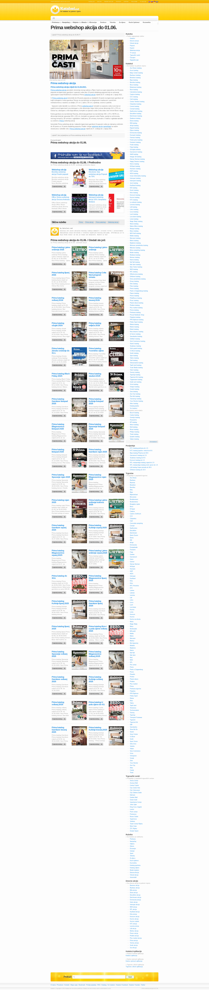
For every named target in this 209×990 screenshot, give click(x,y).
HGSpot (132, 566)
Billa (131, 490)
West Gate (133, 826)
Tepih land (133, 705)
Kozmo (132, 609)
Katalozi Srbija (154, 1)
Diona (131, 538)
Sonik (131, 739)
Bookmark (82, 985)
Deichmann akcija (135, 897)
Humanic (132, 569)
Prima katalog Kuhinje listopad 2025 (96, 401)
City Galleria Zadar (136, 792)
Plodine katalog (135, 305)
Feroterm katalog (135, 142)
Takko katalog (134, 358)
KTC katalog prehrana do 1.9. (139, 448)
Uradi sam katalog (135, 382)
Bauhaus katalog (135, 75)
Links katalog (134, 209)
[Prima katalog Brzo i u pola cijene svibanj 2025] (96, 642)
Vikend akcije (108, 1)
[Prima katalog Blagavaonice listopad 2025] (59, 440)
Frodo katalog (134, 145)
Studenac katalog (135, 346)
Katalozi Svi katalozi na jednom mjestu (66, 9)
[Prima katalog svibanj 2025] (59, 718)
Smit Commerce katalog (137, 341)
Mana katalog (134, 224)
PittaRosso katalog (136, 298)
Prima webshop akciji (59, 98)
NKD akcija (133, 907)
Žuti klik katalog (135, 396)
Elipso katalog (134, 130)
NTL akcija (133, 909)
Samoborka (133, 727)
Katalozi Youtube (134, 985)
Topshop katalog (135, 375)
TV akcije (143, 1)
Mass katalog (134, 231)
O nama (53, 985)
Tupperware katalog (136, 379)
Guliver (132, 561)
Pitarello (132, 674)
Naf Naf (132, 653)
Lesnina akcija (134, 926)
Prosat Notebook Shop (137, 315)
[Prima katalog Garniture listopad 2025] (59, 415)
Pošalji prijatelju (91, 985)
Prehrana (55, 22)
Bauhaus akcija (135, 888)
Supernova (133, 819)
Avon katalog (134, 70)
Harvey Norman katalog (137, 159)
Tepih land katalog (135, 365)
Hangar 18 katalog (135, 157)
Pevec (132, 672)
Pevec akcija (134, 933)
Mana (131, 621)
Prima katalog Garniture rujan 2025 (98, 450)
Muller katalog (134, 252)
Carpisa (132, 511)
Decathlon (133, 530)
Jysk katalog (134, 183)
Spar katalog (134, 355)
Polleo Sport (134, 696)
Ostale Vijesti (134, 831)
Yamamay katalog (135, 399)
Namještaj (66, 22)
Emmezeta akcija (135, 900)
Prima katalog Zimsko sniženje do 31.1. (60, 350)
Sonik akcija (134, 945)
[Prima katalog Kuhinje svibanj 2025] (96, 693)
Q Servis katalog (135, 334)
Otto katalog (134, 284)
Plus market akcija (136, 938)
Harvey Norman (135, 564)
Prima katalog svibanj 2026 (58, 299)
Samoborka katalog (136, 336)
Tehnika (113, 22)
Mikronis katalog (135, 248)
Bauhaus (132, 480)
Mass (131, 626)
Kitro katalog (134, 192)
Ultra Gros (133, 744)
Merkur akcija (134, 931)
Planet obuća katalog (136, 303)
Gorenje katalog (135, 417)
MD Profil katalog (135, 233)
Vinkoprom (133, 756)
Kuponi (126, 1)
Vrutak (132, 758)
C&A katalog (134, 99)
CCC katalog (134, 97)
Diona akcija (134, 892)
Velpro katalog (134, 439)
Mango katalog (134, 228)
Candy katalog (134, 415)
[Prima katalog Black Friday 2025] (59, 390)
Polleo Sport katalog (136, 322)
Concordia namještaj (136, 523)
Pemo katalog (134, 288)
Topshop (132, 715)
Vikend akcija (134, 875)
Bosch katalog (134, 412)
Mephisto (133, 648)
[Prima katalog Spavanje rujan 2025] (59, 491)
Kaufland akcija (135, 912)
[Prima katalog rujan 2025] (59, 516)
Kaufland (132, 578)
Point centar (133, 812)
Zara (131, 760)
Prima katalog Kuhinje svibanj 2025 (96, 679)
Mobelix (132, 645)
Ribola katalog (134, 324)
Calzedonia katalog (136, 92)
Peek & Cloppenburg (136, 669)
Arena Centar (134, 780)
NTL (131, 662)
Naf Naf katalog (135, 262)
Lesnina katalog (135, 204)
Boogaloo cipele (135, 504)
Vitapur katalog (134, 387)
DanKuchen (133, 528)
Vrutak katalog (134, 389)
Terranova (133, 708)
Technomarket (134, 710)
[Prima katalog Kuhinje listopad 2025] (96, 415)
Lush (131, 605)
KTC (131, 588)
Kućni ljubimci (134, 22)
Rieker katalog (134, 327)
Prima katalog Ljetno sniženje (98, 248)
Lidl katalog (133, 207)
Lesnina (132, 595)
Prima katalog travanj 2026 (95, 299)
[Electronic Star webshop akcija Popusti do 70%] (96, 186)
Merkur (132, 641)
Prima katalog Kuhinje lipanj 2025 (60, 602)
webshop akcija (89, 95)
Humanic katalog (135, 168)
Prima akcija (89, 222)
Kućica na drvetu (135, 619)
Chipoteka (133, 518)
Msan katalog (134, 429)
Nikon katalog (134, 424)
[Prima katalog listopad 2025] (59, 466)
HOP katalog (134, 171)
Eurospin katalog (135, 135)
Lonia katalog (134, 219)
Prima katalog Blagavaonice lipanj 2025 (97, 578)
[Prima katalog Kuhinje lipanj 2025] (59, 617)
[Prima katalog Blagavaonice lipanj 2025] (96, 592)
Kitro (131, 583)
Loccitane (133, 607)
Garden (132, 554)
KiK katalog (133, 188)
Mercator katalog (135, 238)
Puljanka (132, 691)
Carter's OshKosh (135, 514)
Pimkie (132, 677)
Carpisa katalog (135, 94)
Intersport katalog (135, 180)
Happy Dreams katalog (137, 161)
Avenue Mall (134, 783)
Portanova (133, 814)
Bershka (132, 487)
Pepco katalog (134, 293)
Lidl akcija (133, 928)
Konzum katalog (135, 195)
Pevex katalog (134, 295)
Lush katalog (134, 214)
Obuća (84, 22)
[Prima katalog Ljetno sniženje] (96, 263)
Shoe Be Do (133, 729)
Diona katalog (134, 121)
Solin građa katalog (136, 348)
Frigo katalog (134, 147)
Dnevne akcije (134, 41)
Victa (131, 753)
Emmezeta (133, 545)
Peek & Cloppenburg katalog (139, 291)
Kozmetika (147, 22)
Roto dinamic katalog (136, 331)
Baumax (132, 482)
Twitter (143, 985)
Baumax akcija (134, 885)
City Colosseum (135, 790)
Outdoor (103, 22)
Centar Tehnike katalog (137, 101)
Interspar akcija (135, 904)
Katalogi (152, 1)
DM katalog (133, 123)
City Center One (135, 788)
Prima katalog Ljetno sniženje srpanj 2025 (98, 551)
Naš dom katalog (135, 264)
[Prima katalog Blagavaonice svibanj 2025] (96, 668)
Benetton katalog (135, 77)
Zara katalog (134, 391)
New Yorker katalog (136, 267)
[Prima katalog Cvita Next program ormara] (96, 289)
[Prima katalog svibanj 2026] (59, 314)
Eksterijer (93, 22)
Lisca (131, 602)
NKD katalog (134, 269)
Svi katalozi (133, 408)
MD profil (133, 631)
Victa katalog (134, 384)
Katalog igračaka (135, 865)
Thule (131, 772)
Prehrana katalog (135, 312)
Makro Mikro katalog (136, 226)
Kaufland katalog (135, 185)
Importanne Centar (136, 802)
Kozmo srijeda (134, 921)
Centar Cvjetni (134, 785)
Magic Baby (133, 624)
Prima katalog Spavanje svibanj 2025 (59, 653)
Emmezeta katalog (136, 133)
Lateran (132, 593)
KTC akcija (133, 924)
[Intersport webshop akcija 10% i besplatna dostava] (96, 211)
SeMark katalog (135, 339)
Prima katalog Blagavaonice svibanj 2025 (95, 653)
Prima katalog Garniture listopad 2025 (60, 401)
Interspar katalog (135, 178)
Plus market (133, 684)
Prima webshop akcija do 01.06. (84, 27)
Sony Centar (134, 734)
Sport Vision (134, 741)
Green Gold (133, 800)
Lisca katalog (134, 212)
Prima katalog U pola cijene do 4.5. (97, 703)
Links (131, 600)
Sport (131, 853)
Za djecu (122, 22)
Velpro (132, 748)
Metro (131, 636)
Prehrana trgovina (135, 688)
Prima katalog (134, 310)
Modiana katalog (135, 255)
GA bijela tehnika (135, 149)
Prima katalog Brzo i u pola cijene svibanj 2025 (98, 628)
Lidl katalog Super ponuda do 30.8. (141, 467)
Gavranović (133, 557)
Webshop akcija (59, 170)
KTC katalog (134, 200)
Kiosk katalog (134, 190)
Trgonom (132, 720)
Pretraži (68, 976)
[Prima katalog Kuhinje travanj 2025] (96, 744)
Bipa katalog (134, 80)
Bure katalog (134, 89)
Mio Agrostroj (134, 643)
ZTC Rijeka (133, 828)
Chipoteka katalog (135, 104)
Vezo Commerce (135, 751)
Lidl (131, 597)
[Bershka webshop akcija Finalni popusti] (59, 186)
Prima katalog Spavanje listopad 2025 (97, 426)
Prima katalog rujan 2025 (60, 501)
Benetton (133, 485)
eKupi (131, 542)
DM (131, 540)
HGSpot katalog (135, 166)
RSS (98, 985)
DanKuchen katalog (136, 111)
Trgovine (134, 1)
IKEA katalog (134, 173)
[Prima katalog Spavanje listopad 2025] (96, 440)
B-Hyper (132, 509)
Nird (131, 657)
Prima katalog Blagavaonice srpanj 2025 (58, 552)
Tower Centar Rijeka (136, 824)
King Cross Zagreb (136, 807)
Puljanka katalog (135, 317)
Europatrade (133, 547)
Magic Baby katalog (136, 221)
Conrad (132, 526)
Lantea (132, 590)
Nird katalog (133, 427)
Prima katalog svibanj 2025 (58, 703)
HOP (131, 571)
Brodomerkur (134, 502)
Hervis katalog (134, 164)
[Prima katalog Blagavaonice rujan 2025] (96, 491)
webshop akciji (87, 106)
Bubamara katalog (135, 87)
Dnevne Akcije (134, 872)
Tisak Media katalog (136, 367)
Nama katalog (134, 260)
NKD (131, 660)
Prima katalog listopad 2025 (58, 450)
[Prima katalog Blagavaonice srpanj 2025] (59, 567)
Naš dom (133, 655)
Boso (131, 506)
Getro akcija (133, 902)
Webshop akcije (135, 50)
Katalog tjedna (134, 406)
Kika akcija (133, 914)
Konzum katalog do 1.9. (137, 460)
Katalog (104, 985)
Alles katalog (134, 403)
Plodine (132, 681)
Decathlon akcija (135, 895)
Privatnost (60, 985)
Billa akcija (133, 890)
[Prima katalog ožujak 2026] (59, 339)
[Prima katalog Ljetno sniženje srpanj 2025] (96, 567)
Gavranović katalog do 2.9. (138, 455)
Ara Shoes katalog (136, 68)
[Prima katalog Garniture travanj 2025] (59, 744)
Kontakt (66, 985)
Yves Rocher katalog (136, 401)
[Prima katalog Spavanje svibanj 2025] (59, 668)
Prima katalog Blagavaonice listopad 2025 (58, 426)
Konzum (132, 614)
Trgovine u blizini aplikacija (134, 966)
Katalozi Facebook (122, 985)
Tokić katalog (134, 370)
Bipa (131, 492)
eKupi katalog (134, 125)
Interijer (132, 851)
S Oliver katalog (135, 351)
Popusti (118, 1)
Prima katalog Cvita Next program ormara (97, 274)
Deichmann (133, 533)
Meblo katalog (134, 236)
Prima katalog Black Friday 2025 (61, 375)
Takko (132, 703)
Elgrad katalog (134, 128)
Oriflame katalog (135, 276)
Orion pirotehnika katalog (138, 279)
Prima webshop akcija (58, 90)
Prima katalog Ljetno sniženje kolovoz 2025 (98, 502)
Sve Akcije (133, 948)
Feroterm (133, 549)
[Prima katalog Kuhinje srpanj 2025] (96, 541)
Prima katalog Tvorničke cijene (96, 349)
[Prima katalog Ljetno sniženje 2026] (59, 263)
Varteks (132, 746)
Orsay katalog (134, 281)
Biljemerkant (134, 494)
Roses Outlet (134, 816)
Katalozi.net (67, 228)
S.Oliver (132, 736)
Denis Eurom (134, 535)
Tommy (132, 712)
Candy (132, 770)
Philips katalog (134, 432)
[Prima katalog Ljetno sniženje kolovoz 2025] (96, 516)
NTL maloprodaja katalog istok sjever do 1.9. (144, 465)
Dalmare (132, 795)
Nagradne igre (134, 60)
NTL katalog (133, 272)
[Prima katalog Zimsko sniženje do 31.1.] (59, 365)
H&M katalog (134, 154)
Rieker (132, 698)
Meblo (132, 633)
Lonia (131, 612)
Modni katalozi (134, 870)
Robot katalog (134, 329)
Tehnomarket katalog (136, 363)
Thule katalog (134, 434)
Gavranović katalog (136, 152)
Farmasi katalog (135, 137)
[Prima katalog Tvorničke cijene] (96, 365)
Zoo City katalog (135, 394)
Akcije (99, 1)
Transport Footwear (136, 717)
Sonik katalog (134, 353)
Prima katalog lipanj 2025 (60, 627)
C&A (131, 521)
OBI (131, 724)
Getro (131, 559)
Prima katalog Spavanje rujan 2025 (61, 476)
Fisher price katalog (136, 140)
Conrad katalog (134, 109)
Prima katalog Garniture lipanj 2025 (95, 603)
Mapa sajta (74, 985)
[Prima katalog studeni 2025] (96, 390)
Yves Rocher (134, 763)
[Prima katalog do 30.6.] (59, 592)
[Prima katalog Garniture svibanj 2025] (59, 693)
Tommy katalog (135, 372)
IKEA (131, 573)
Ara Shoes (133, 478)
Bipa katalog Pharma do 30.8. (139, 453)
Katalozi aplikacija (131, 955)
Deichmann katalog (136, 116)
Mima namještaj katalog (137, 250)
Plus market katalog (136, 307)
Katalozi (92, 1)
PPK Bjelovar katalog (136, 319)
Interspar (132, 576)
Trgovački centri (135, 55)
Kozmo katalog (134, 197)
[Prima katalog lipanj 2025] (59, 642)
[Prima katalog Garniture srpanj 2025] (59, 541)
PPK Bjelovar (134, 693)
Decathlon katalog (135, 113)
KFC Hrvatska (134, 585)
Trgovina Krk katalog (136, 377)
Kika (131, 581)
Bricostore (133, 497)
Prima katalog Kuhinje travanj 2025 (98, 728)
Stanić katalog (134, 343)
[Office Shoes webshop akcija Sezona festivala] (59, 211)
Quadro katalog (134, 436)
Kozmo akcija (134, 919)
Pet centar (133, 665)
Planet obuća (134, 679)
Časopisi (132, 57)
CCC (131, 516)
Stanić (132, 732)
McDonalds (133, 629)
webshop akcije (97, 126)
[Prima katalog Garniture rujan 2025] (96, 466)
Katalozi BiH (157, 1)
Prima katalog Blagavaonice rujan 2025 (97, 477)
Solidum (132, 821)
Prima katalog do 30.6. (59, 577)
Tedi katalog (133, 360)
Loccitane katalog (135, 216)
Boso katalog (134, 85)
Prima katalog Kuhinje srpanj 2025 (98, 526)
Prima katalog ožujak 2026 (58, 324)
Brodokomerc (134, 499)
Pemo (132, 667)
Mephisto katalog (135, 243)
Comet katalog (134, 106)
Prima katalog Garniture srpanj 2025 (59, 527)
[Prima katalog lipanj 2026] (59, 289)
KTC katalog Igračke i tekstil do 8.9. (141, 450)
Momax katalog (135, 257)
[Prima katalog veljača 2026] (96, 339)
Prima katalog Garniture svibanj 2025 (59, 679)
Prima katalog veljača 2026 (95, 324)
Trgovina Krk (134, 722)
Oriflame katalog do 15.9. (138, 470)
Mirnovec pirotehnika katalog (139, 245)
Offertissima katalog (136, 274)
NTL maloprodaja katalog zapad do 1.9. (142, 462)
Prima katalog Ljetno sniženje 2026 (61, 248)
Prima (62, 121)
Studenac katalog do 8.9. (138, 458)
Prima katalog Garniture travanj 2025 (59, 729)
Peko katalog (134, 286)
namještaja (107, 126)
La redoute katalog (136, 202)
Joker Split (133, 804)
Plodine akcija (134, 936)
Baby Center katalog (136, 73)
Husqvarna (133, 420)
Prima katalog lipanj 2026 (60, 273)
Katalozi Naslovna (54, 18)
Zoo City (132, 765)
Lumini (132, 809)
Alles (131, 768)
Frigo (131, 552)
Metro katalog (134, 240)
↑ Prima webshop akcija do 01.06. (149, 988)
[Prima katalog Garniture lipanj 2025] (96, 617)
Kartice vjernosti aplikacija (134, 961)
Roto (131, 700)
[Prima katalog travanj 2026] (96, 314)
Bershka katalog (135, 82)
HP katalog (133, 422)
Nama (132, 650)
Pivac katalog (134, 300)
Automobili (133, 877)
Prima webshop (101, 222)
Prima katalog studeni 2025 (95, 375)
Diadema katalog (135, 118)
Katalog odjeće (134, 868)
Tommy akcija (134, 943)
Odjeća (75, 22)
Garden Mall (133, 797)
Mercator (132, 638)
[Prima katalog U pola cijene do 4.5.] (96, 718)
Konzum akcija (134, 916)
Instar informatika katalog (138, 176)
